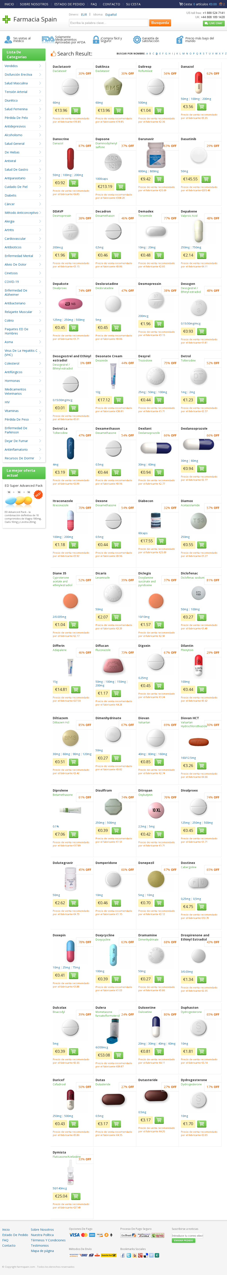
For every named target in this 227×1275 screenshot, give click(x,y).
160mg (162, 754)
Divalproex (60, 288)
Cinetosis (11, 273)
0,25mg (185, 899)
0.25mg (143, 678)
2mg (192, 392)
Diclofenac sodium (192, 578)
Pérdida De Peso (17, 419)
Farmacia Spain (35, 19)
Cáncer (10, 204)
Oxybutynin (145, 795)
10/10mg (143, 617)
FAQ (94, 4)
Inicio (6, 1229)
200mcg (58, 247)
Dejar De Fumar (16, 441)
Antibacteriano (15, 303)
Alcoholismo (13, 135)
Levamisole (103, 578)
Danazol (58, 143)
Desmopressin (62, 216)
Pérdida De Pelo (16, 118)
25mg (141, 392)
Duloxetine (145, 1012)
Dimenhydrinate (148, 939)
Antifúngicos (13, 372)
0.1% (56, 826)
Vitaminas (12, 411)
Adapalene (60, 650)
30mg (141, 464)
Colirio (9, 320)
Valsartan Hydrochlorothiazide (194, 724)
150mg (121, 682)
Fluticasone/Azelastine (67, 1157)
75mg (76, 967)
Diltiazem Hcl (61, 722)
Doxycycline (103, 939)
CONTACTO (111, 4)
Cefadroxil (59, 1084)
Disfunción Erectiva (18, 74)
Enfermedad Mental (19, 256)
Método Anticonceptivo (21, 213)
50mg (184, 99)
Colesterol (12, 363)
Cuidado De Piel (16, 187)
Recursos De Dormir (19, 458)
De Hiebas (12, 152)
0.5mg (99, 464)
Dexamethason (105, 216)
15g (55, 682)
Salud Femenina (16, 109)
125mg (57, 320)
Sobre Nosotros (42, 1229)
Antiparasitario (15, 178)
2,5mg (142, 826)
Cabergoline (188, 867)
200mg (206, 99)
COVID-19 (12, 282)
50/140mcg (60, 1188)
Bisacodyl (59, 1012)
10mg (141, 247)
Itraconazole (60, 505)
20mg (151, 247)
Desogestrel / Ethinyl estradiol (191, 290)
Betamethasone (63, 795)
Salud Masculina (16, 83)
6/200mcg (102, 1047)
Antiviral (10, 161)
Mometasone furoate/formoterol (108, 1014)
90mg (76, 754)
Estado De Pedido (15, 1235)
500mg (142, 102)
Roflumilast (145, 71)
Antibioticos (13, 247)
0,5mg (99, 247)
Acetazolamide (190, 505)
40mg (141, 754)
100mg (195, 99)
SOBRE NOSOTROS (34, 4)
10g (98, 392)
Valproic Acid (189, 216)
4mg (55, 464)
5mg (98, 320)
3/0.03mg (187, 972)
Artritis (9, 230)
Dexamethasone (106, 433)
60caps (142, 533)
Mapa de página (42, 1251)
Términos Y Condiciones (48, 1240)
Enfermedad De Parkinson (16, 430)
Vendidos (11, 66)
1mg (183, 392)
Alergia (9, 221)
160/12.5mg (188, 758)
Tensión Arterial (16, 92)
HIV (7, 402)
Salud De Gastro (16, 169)
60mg (56, 102)
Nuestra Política (42, 1235)
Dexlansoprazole (149, 433)
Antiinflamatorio (16, 449)
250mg (185, 247)
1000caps (102, 179)
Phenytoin (187, 650)
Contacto (9, 1245)
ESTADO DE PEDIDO (69, 4)
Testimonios (40, 1245)
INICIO (9, 4)
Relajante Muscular (18, 312)
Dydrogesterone (191, 1012)
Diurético (11, 100)
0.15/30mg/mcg (190, 323)
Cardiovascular (15, 238)
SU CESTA (133, 4)
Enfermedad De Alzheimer (16, 292)
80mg (151, 754)
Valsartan (144, 722)
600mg (142, 171)
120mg (87, 754)
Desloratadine (105, 288)
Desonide (102, 360)
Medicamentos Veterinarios (15, 391)
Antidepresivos (15, 126)
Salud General (14, 143)
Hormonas (12, 381)
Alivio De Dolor (15, 264)
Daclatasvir (60, 71)
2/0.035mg (59, 617)
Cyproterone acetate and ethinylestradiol (62, 581)
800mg (154, 171)
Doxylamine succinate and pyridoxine (147, 581)
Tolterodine (188, 360)
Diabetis (10, 195)
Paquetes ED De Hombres (16, 331)
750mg (196, 247)
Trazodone (145, 360)
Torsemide (145, 216)
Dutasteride (103, 1084)
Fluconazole (103, 650)
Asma (9, 342)
